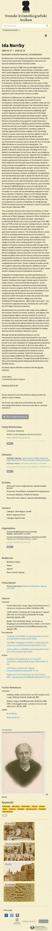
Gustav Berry (6, 376)
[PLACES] (19, 882)
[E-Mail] (17, 915)
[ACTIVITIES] (19, 841)
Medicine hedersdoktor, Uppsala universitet (27, 587)
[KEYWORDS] (19, 902)
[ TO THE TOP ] (7, 730)
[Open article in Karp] (4, 815)
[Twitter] (12, 915)
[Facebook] (6, 915)
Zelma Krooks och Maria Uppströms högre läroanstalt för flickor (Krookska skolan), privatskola (28, 459)
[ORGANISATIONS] (19, 861)
